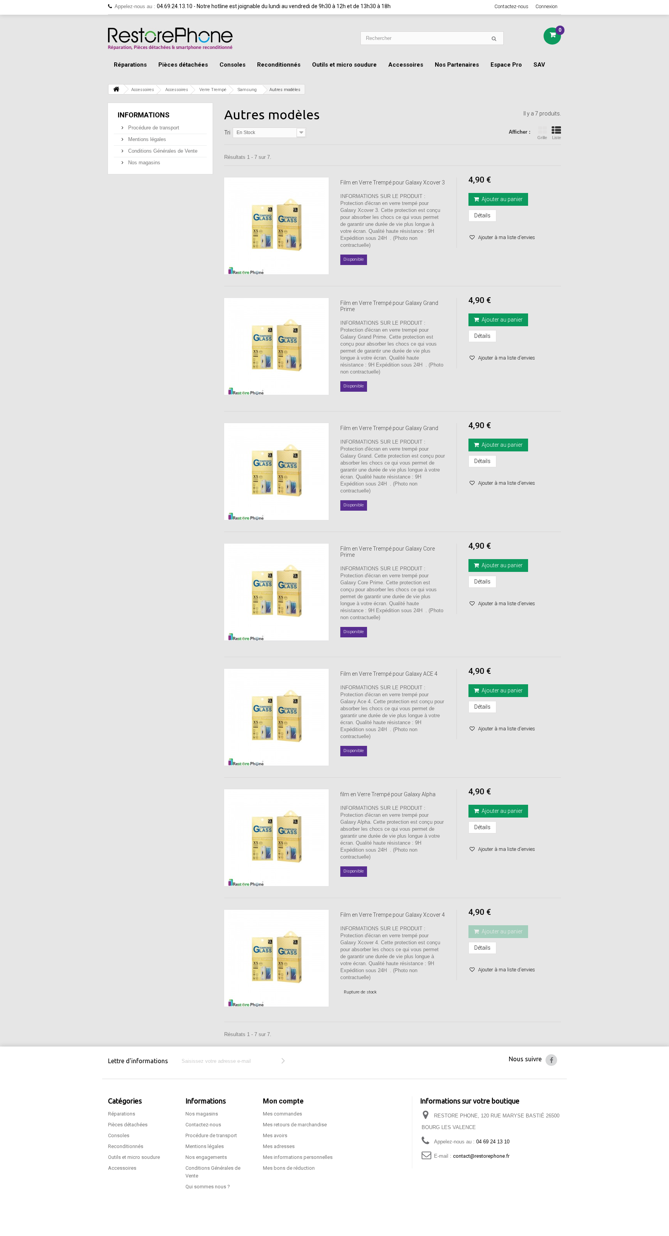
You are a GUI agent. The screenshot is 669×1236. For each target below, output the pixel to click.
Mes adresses (279, 1146)
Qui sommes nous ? (207, 1187)
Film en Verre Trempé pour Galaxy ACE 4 (388, 674)
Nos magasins (143, 162)
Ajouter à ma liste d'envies (506, 237)
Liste (556, 137)
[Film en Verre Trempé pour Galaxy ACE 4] (276, 717)
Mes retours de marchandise (295, 1125)
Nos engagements (206, 1157)
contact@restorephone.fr (481, 1156)
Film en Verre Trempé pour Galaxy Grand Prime (389, 306)
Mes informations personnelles (298, 1157)
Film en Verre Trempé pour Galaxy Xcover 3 (392, 182)
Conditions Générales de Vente (162, 151)
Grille (542, 137)
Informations (144, 115)
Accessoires (405, 64)
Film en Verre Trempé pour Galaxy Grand (389, 428)
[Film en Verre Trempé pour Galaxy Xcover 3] (276, 225)
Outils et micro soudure (344, 64)
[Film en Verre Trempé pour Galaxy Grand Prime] (276, 346)
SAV (539, 64)
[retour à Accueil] (116, 89)
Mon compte (283, 1101)
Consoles (232, 64)
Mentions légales (146, 139)
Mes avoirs (275, 1135)
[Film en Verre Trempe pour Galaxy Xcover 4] (276, 958)
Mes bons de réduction (289, 1168)
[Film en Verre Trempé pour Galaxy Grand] (276, 471)
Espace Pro (506, 64)
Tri (227, 132)
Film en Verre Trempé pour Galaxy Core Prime (387, 552)
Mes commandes (282, 1114)
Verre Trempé (212, 89)
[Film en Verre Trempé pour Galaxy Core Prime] (276, 592)
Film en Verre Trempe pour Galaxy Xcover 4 (392, 915)
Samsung (247, 89)
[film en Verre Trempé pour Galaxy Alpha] (276, 837)
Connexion (546, 6)
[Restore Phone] (170, 39)
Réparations (130, 64)
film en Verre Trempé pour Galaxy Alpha (388, 794)
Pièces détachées (183, 64)
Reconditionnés (278, 64)
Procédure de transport (153, 128)
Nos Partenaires (457, 64)
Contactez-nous (511, 6)
